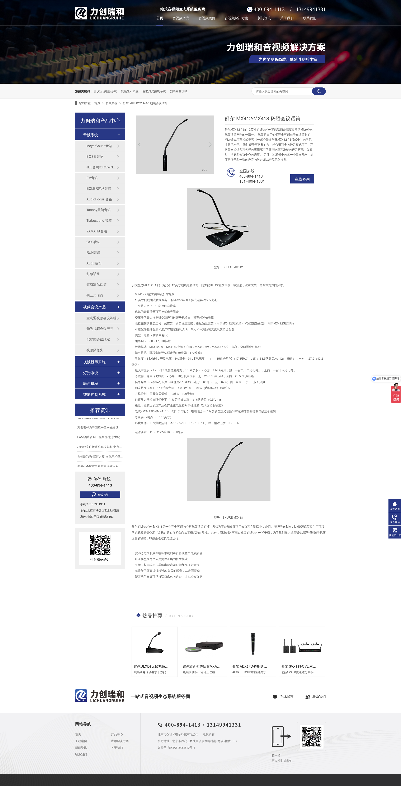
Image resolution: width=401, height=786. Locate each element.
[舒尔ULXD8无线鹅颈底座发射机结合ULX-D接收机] (155, 644)
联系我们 (309, 18)
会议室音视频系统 (105, 91)
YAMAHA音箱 (96, 231)
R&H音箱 (93, 252)
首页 (159, 18)
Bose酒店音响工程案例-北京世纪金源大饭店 (106, 430)
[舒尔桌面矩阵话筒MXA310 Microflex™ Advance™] (204, 644)
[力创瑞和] (99, 701)
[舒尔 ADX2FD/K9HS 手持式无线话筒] (253, 644)
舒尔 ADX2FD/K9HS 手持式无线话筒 (259, 666)
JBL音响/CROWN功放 (101, 167)
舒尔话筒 (93, 273)
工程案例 (81, 741)
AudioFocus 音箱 (99, 199)
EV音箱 (92, 177)
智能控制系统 (94, 394)
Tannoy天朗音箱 (98, 209)
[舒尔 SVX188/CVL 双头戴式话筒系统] (302, 644)
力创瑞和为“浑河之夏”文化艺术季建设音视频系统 (109, 450)
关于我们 (287, 18)
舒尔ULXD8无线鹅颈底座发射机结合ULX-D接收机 (171, 666)
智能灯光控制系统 (154, 91)
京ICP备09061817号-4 (181, 747)
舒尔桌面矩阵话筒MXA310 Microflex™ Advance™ (220, 666)
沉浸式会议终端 (98, 339)
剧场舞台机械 (178, 91)
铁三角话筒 (94, 295)
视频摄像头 (94, 349)
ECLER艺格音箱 (98, 188)
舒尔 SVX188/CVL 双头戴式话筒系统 (308, 666)
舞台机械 (90, 383)
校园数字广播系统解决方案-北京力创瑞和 (104, 440)
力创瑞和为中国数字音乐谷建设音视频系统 (105, 421)
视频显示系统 (129, 91)
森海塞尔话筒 (96, 284)
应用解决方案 (120, 741)
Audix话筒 (94, 263)
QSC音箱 (93, 241)
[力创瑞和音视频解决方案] (200, 82)
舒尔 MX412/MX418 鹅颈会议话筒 (145, 103)
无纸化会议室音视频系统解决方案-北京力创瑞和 (108, 460)
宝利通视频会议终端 (101, 317)
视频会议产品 (94, 306)
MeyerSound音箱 (99, 145)
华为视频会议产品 (99, 328)
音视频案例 (207, 18)
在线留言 (286, 696)
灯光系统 (90, 372)
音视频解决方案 (236, 18)
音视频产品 (181, 18)
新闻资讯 (264, 18)
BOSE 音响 (94, 156)
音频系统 (112, 103)
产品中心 (117, 734)
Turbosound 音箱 (99, 220)
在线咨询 (302, 179)
